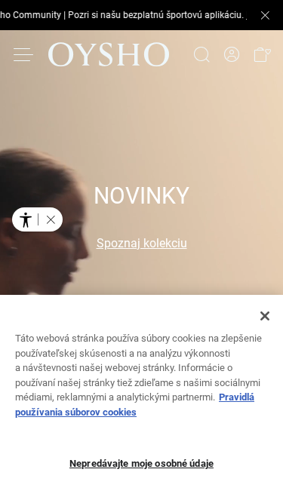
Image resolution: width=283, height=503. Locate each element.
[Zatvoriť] (264, 316)
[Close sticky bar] (265, 15)
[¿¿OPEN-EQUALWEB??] (37, 219)
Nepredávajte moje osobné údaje (141, 463)
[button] (262, 54)
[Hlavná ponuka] (24, 54)
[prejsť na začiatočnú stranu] (108, 54)
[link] (232, 54)
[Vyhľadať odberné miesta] (201, 54)
